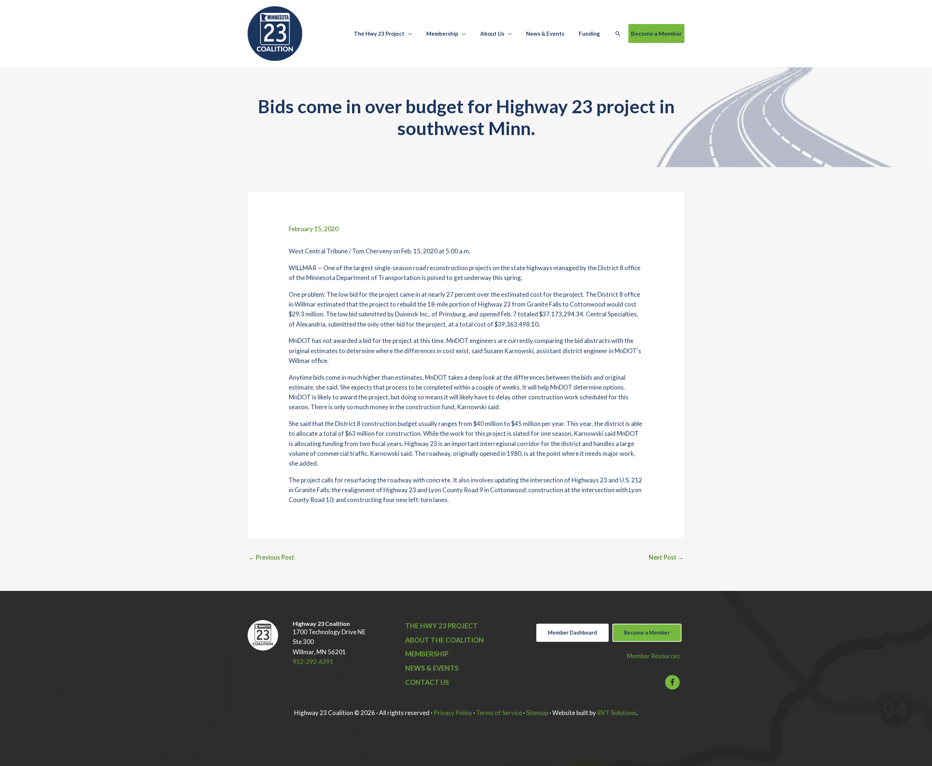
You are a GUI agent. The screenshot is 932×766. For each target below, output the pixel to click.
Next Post (666, 557)
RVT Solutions (616, 712)
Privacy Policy (453, 712)
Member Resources (653, 656)
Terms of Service (499, 712)
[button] (408, 33)
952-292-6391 (313, 662)
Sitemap (537, 712)
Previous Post (271, 557)
